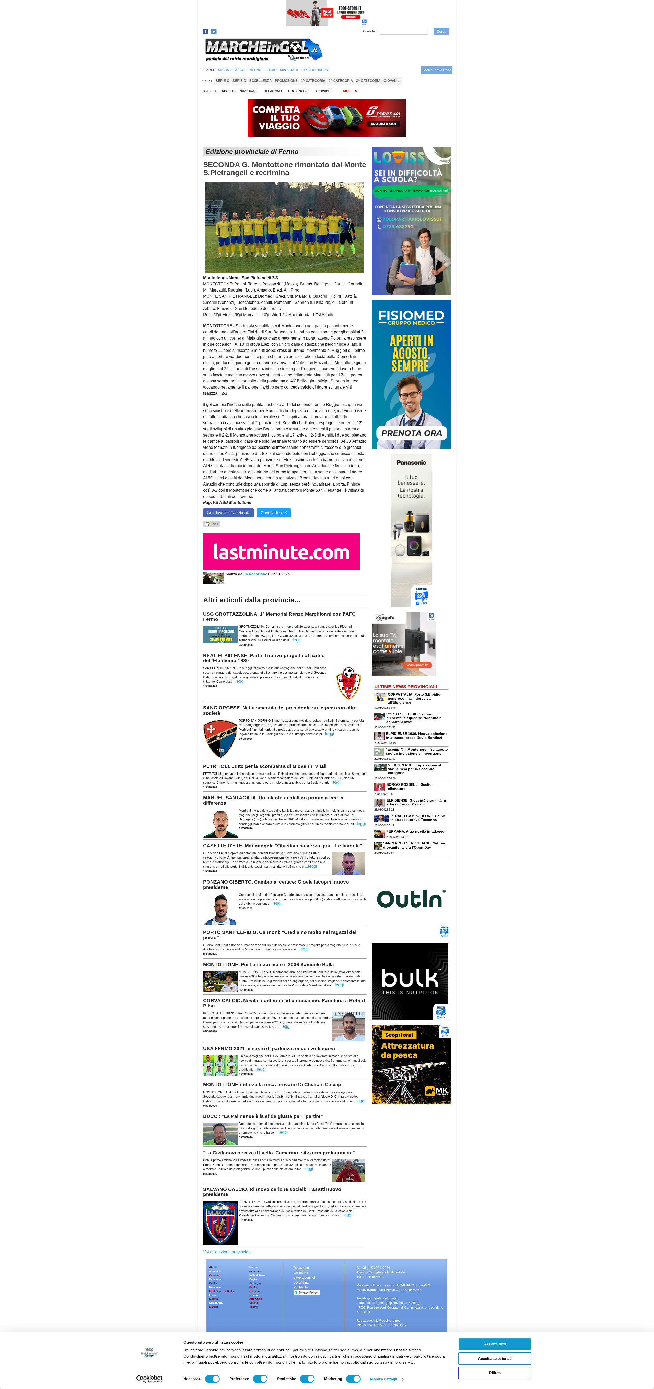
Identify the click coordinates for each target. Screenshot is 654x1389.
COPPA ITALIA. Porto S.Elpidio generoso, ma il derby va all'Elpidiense (414, 698)
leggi (297, 640)
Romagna (215, 1287)
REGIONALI (273, 91)
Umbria (253, 1302)
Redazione (301, 1268)
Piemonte (255, 1271)
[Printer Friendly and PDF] (211, 523)
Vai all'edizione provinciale (227, 1252)
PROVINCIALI (299, 91)
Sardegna (255, 1283)
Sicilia (253, 1287)
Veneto (253, 1306)
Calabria (214, 1275)
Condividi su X (274, 513)
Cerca (441, 31)
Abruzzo (214, 1267)
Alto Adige (255, 1298)
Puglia (253, 1279)
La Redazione (255, 574)
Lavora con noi (304, 1277)
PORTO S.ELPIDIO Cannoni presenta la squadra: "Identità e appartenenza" (413, 718)
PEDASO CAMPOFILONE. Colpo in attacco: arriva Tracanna (417, 818)
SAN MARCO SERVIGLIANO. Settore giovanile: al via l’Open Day (414, 845)
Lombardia (216, 1302)
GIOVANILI (324, 91)
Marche (213, 1306)
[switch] (260, 1379)
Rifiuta (495, 1373)
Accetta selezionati (495, 1358)
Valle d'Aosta (257, 1275)
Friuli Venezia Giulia (221, 1291)
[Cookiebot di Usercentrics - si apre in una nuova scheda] (149, 1379)
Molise (253, 1267)
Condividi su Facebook (228, 513)
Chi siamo (301, 1273)
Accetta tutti (495, 1344)
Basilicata (215, 1271)
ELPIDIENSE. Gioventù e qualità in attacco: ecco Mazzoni (416, 802)
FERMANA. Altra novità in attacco (415, 831)
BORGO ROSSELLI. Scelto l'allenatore (409, 786)
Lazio (212, 1295)
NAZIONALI (249, 91)
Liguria (213, 1298)
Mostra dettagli (384, 1379)
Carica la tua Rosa (437, 70)
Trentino (254, 1295)
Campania (215, 1279)
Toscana (254, 1291)
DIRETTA (350, 91)
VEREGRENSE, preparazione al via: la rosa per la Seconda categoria (414, 769)
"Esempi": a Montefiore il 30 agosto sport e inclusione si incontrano (417, 751)
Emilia (213, 1283)
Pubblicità (301, 1287)
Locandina (301, 1282)
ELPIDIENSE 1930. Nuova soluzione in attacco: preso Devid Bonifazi (417, 736)
